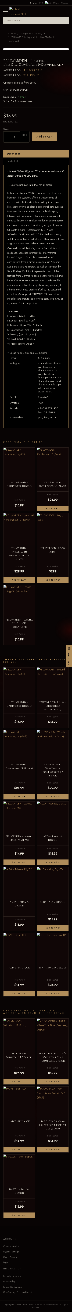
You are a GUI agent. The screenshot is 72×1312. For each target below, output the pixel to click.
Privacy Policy (9, 1281)
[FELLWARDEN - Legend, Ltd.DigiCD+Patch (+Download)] (36, 49)
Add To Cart (44, 137)
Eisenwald (31, 75)
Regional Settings (11, 1251)
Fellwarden (32, 70)
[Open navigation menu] (5, 11)
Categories (25, 33)
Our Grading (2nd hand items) (17, 1292)
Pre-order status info (12, 1276)
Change (64, 2)
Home (13, 33)
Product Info (13, 161)
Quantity (6, 128)
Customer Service (11, 1246)
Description (13, 154)
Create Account (10, 1257)
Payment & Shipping (12, 1287)
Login (5, 1262)
